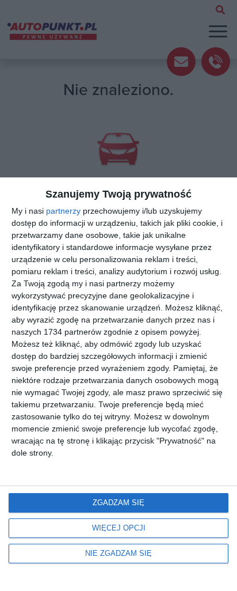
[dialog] (118, 384)
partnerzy (63, 211)
